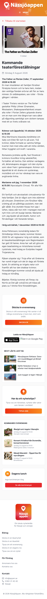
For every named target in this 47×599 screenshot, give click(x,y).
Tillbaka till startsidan (15, 21)
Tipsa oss (23, 411)
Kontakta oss (7, 566)
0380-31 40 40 (11, 581)
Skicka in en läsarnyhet (11, 538)
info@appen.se (11, 578)
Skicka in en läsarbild (10, 541)
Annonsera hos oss (9, 563)
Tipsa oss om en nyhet (11, 551)
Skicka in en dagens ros (12, 548)
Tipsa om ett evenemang (12, 544)
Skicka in (23, 322)
